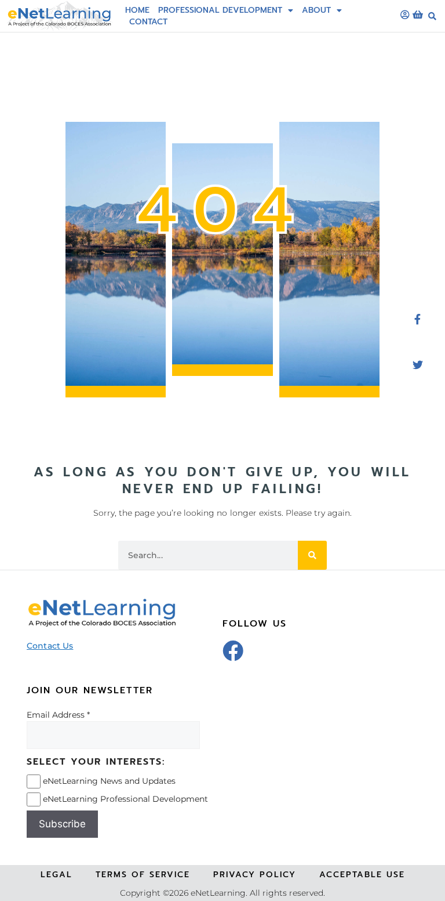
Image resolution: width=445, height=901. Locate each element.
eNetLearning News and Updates (109, 781)
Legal (56, 875)
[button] (432, 16)
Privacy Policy (254, 875)
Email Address (56, 715)
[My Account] (405, 14)
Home (137, 10)
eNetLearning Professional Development (125, 799)
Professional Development (220, 10)
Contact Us (50, 646)
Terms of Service (143, 875)
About (316, 10)
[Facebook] (232, 651)
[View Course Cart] (417, 14)
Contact (148, 21)
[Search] (312, 555)
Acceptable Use (362, 875)
